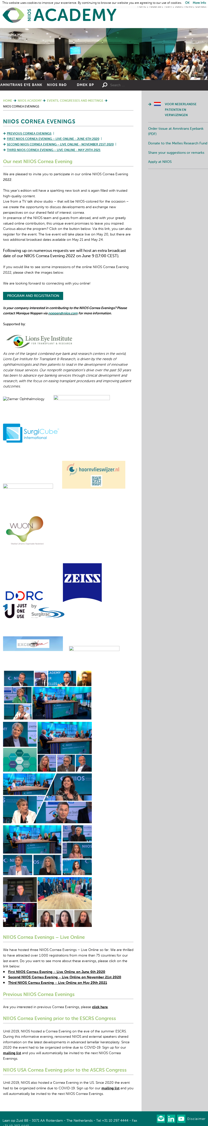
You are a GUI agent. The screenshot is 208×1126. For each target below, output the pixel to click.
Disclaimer (196, 1119)
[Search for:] (133, 85)
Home (60, 15)
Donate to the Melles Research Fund (177, 143)
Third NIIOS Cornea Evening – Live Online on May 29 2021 (57, 983)
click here (100, 1007)
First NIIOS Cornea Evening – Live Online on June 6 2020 (56, 972)
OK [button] (187, 3)
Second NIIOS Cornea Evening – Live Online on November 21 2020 (64, 977)
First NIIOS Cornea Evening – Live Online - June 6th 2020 (53, 139)
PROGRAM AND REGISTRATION (33, 296)
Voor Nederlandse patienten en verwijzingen (181, 110)
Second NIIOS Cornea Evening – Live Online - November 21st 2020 (60, 144)
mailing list (12, 1053)
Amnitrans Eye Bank (21, 85)
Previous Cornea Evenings (29, 133)
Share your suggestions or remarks (176, 153)
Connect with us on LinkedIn (171, 1119)
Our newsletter (161, 1119)
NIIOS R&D (57, 85)
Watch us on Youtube (181, 1119)
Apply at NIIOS (160, 162)
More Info (199, 3)
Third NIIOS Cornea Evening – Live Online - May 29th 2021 (53, 150)
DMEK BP (85, 85)
